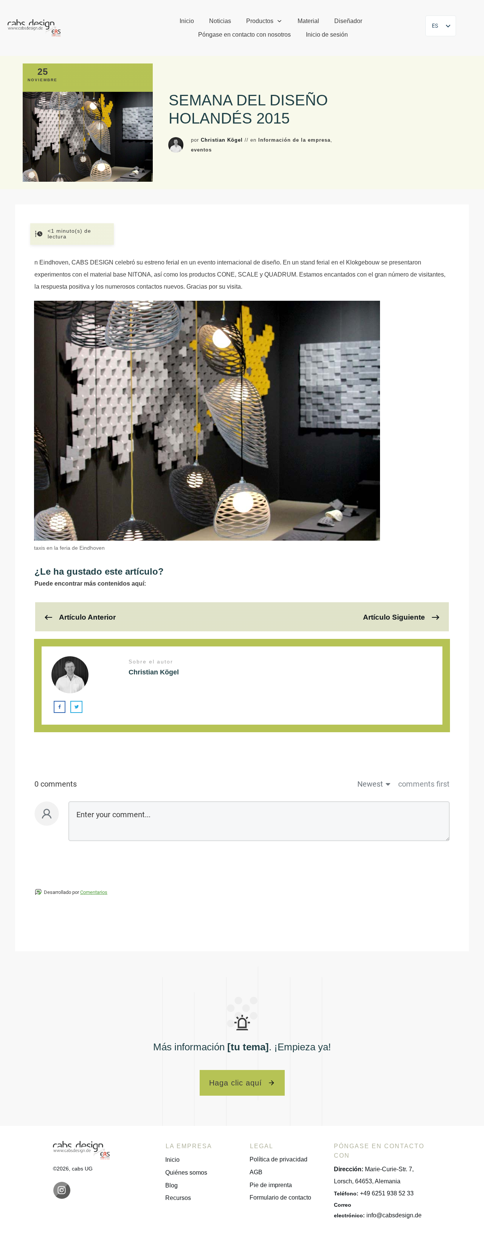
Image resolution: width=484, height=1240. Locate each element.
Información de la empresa (294, 140)
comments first (424, 784)
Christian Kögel (222, 140)
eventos (201, 150)
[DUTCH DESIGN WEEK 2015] (88, 137)
